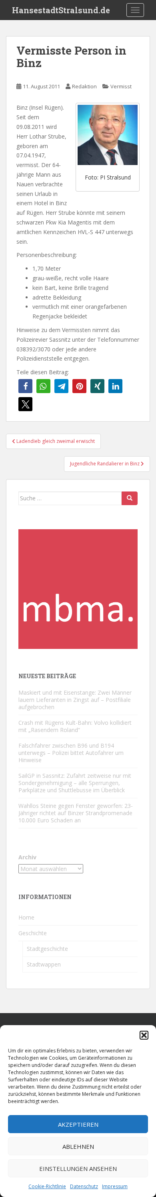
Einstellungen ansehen (78, 1168)
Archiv (27, 857)
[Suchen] (130, 498)
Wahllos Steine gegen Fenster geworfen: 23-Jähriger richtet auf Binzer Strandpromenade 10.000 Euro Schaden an (75, 813)
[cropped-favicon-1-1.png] (78, 588)
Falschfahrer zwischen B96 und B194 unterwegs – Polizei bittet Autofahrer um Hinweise (71, 753)
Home (26, 917)
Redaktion (84, 86)
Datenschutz (84, 1186)
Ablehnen (78, 1146)
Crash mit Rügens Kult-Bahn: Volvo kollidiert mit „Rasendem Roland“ (75, 726)
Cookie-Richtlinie (47, 1186)
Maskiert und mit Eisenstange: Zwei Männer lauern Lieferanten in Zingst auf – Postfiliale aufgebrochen (75, 700)
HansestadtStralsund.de (61, 10)
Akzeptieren (78, 1124)
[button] (144, 1035)
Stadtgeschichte (47, 948)
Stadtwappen (44, 964)
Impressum (115, 1186)
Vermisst (121, 86)
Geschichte (32, 933)
